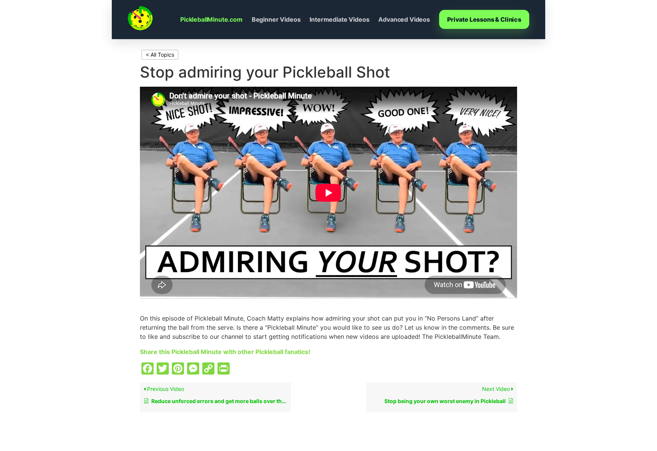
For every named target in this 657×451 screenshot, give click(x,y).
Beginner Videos (276, 19)
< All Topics (160, 54)
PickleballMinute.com (211, 19)
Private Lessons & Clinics (484, 19)
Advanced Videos (404, 19)
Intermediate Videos (339, 19)
